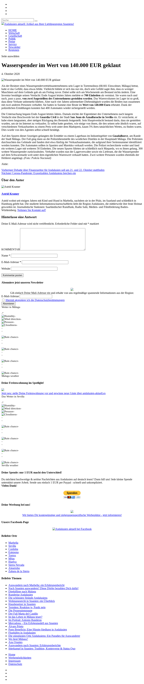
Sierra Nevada (16, 564)
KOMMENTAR (10, 249)
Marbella (13, 542)
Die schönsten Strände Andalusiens (27, 597)
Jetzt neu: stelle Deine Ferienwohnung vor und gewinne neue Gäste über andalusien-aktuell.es (53, 393)
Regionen (13, 49)
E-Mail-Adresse (11, 262)
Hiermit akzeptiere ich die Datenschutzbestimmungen (35, 300)
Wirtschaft (14, 33)
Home (11, 654)
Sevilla (12, 545)
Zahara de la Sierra (18, 571)
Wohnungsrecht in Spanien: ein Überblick (31, 600)
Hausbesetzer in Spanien (22, 604)
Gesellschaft (15, 35)
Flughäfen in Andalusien (22, 632)
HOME (12, 30)
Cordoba (13, 549)
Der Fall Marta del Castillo (23, 613)
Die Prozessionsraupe (20, 610)
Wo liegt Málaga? (18, 639)
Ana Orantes (15, 642)
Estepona (13, 552)
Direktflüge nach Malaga (22, 591)
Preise (11, 41)
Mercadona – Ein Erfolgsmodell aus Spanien (33, 623)
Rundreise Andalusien (20, 594)
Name (5, 255)
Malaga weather (10, 375)
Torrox (12, 555)
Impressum (14, 660)
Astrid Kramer (10, 193)
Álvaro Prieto (15, 626)
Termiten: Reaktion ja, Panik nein (26, 607)
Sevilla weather (10, 465)
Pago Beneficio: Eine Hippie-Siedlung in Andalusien (37, 629)
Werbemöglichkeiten (19, 657)
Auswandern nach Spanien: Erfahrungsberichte (34, 645)
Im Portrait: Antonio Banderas (25, 620)
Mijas (11, 558)
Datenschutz (15, 664)
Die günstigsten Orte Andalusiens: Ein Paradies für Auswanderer (44, 635)
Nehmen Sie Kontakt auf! (31, 210)
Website (5, 268)
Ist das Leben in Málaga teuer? (25, 616)
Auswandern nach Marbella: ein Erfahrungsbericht (36, 585)
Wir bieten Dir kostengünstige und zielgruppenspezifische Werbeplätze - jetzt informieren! (72, 515)
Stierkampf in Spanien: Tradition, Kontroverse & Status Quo (41, 648)
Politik (12, 38)
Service (12, 44)
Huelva (12, 561)
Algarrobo (14, 568)
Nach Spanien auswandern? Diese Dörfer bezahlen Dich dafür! (43, 588)
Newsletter (14, 47)
